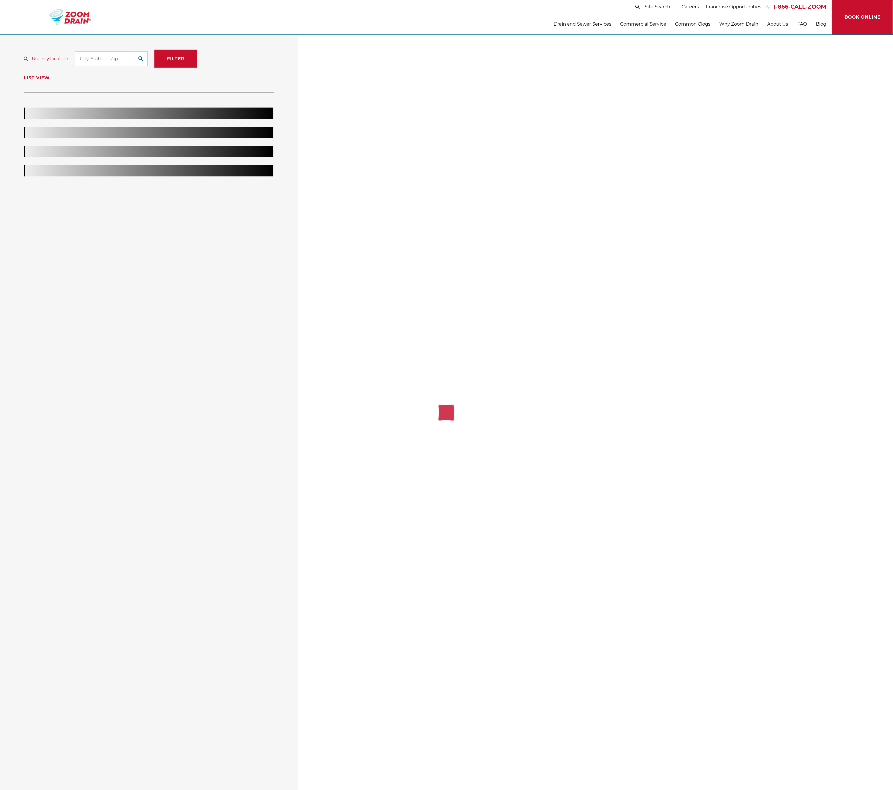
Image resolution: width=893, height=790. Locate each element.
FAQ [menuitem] (802, 24)
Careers (690, 7)
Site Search (657, 7)
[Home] (70, 17)
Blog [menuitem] (821, 24)
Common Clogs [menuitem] (692, 24)
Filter (175, 58)
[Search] (140, 58)
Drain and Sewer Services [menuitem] (582, 24)
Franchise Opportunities (733, 7)
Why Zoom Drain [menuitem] (738, 24)
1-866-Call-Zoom (799, 7)
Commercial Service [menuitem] (643, 24)
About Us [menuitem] (777, 24)
